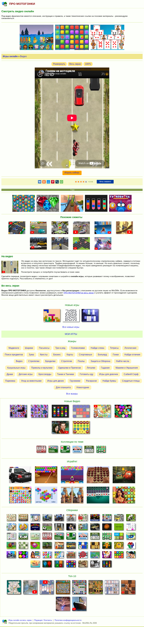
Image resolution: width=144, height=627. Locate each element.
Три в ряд (60, 348)
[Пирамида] (77, 450)
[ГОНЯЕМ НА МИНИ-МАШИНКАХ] (17, 228)
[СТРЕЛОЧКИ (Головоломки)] (70, 316)
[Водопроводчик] (82, 555)
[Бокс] (71, 527)
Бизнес (57, 354)
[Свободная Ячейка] (65, 450)
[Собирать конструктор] (11, 555)
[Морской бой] (35, 564)
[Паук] (41, 450)
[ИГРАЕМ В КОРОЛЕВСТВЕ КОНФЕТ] (102, 412)
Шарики (29, 348)
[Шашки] (94, 546)
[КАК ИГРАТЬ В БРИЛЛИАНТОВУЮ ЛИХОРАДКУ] (95, 588)
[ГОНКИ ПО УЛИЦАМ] (39, 243)
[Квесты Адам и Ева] (118, 546)
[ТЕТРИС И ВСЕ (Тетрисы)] (51, 316)
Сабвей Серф (131, 374)
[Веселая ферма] (130, 518)
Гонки (116, 354)
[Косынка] (53, 450)
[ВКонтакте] (39, 182)
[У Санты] (47, 555)
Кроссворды (45, 374)
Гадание (105, 368)
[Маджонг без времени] (82, 518)
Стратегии (66, 361)
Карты (70, 354)
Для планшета (63, 387)
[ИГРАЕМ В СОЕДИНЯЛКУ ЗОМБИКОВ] (123, 412)
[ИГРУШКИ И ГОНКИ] (82, 243)
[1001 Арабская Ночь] (35, 555)
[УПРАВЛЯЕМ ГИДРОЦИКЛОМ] (103, 228)
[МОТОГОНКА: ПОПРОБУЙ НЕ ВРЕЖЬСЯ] (103, 243)
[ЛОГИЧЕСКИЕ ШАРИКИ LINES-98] (79, 588)
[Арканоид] (35, 527)
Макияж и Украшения (127, 368)
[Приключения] (94, 564)
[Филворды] (94, 555)
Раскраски (91, 381)
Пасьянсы (44, 348)
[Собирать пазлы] (130, 546)
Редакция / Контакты (43, 620)
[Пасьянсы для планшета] (100, 450)
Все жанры (72, 394)
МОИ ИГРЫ (71, 334)
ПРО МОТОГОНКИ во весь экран (79, 293)
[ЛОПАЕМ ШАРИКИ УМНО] (81, 428)
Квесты (44, 354)
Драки (10, 374)
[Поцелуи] (130, 555)
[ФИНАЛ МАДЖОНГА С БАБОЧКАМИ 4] (18, 412)
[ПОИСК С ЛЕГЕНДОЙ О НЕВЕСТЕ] (60, 428)
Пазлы (81, 361)
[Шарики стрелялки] (94, 518)
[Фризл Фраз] (35, 546)
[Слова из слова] (59, 564)
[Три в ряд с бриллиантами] (71, 564)
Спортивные (85, 354)
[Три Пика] (89, 450)
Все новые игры (70, 327)
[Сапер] (11, 537)
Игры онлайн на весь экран (20, 620)
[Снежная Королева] (59, 555)
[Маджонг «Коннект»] (23, 518)
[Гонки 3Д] (118, 518)
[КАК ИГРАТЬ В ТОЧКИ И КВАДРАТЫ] (81, 412)
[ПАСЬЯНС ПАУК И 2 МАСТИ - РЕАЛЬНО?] (47, 588)
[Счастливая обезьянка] (106, 546)
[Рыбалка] (94, 527)
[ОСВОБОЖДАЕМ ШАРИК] (128, 588)
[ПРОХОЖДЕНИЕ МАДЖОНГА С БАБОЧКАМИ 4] (39, 412)
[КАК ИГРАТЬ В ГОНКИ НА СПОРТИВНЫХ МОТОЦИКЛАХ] (60, 243)
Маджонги (14, 348)
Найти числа (122, 361)
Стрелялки (33, 361)
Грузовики (75, 381)
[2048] (118, 537)
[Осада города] (47, 546)
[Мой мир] (48, 182)
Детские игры (26, 374)
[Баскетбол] (106, 527)
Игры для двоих (55, 381)
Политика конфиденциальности (68, 620)
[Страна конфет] (23, 555)
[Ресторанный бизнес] (23, 527)
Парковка (10, 381)
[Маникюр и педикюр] (106, 555)
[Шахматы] (23, 546)
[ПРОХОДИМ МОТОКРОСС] (125, 228)
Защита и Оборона (100, 361)
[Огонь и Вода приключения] (47, 564)
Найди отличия (132, 354)
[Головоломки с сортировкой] (106, 564)
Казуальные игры (16, 368)
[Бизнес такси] (71, 546)
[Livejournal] (57, 182)
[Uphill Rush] (130, 537)
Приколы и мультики (41, 368)
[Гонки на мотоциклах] (47, 518)
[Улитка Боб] (11, 546)
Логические (130, 348)
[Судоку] (130, 527)
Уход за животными (31, 381)
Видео (23, 56)
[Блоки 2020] (118, 555)
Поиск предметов (14, 354)
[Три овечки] (35, 537)
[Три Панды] (23, 537)
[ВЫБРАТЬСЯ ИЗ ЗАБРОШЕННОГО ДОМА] (30, 588)
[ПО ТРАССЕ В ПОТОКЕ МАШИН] (39, 228)
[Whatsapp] (61, 182)
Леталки (91, 368)
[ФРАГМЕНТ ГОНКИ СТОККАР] (82, 228)
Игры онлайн (10, 56)
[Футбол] (47, 527)
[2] (77, 181)
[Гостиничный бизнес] (11, 527)
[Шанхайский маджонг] (11, 518)
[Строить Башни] (71, 555)
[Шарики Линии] (106, 518)
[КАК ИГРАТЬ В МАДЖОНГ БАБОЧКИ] (63, 588)
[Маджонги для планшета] (35, 518)
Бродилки (50, 361)
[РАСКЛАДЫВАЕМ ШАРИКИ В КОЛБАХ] (60, 412)
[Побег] (82, 564)
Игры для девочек (108, 374)
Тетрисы (114, 348)
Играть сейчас (72, 172)
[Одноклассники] (44, 182)
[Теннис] (118, 527)
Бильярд (102, 354)
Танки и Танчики (65, 374)
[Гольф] (82, 527)
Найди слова (97, 348)
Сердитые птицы (131, 381)
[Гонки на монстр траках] (59, 518)
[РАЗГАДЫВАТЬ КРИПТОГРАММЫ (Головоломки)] (90, 316)
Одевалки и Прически (69, 368)
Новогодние (82, 387)
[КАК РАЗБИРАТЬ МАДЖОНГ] (14, 588)
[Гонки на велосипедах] (71, 518)
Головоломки (78, 348)
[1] (76, 181)
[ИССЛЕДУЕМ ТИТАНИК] (79, 604)
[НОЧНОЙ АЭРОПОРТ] (63, 604)
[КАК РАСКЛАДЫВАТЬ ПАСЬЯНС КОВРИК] (112, 588)
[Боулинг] (59, 527)
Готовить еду (86, 374)
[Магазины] (59, 546)
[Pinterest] (52, 182)
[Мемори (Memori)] (82, 546)
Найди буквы (109, 381)
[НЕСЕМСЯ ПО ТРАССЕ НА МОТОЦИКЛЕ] (60, 228)
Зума (31, 354)
